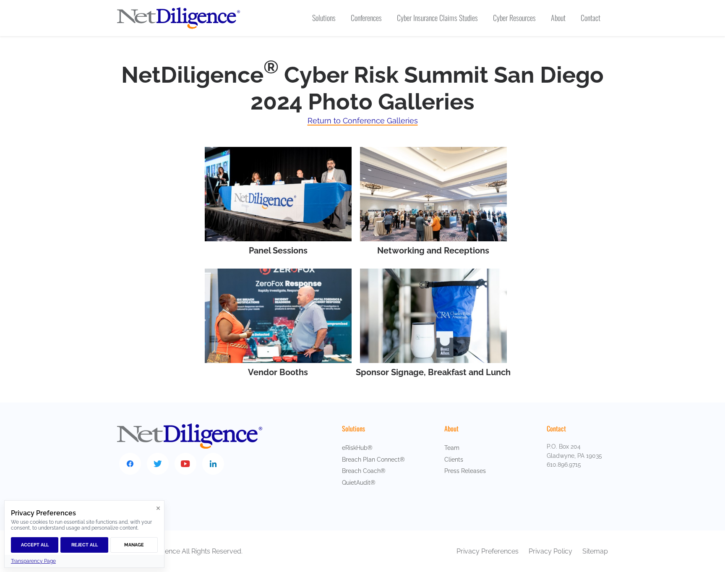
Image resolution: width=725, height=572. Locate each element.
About (451, 428)
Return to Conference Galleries (363, 120)
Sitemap (595, 551)
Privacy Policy (551, 551)
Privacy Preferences (487, 551)
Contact (556, 428)
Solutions (353, 428)
